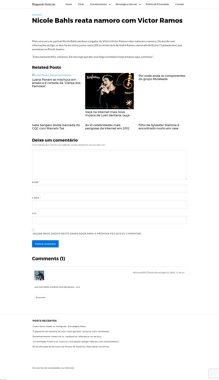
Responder (41, 297)
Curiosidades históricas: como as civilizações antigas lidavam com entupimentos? (76, 341)
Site (34, 213)
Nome (36, 182)
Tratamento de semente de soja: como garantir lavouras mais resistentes (71, 331)
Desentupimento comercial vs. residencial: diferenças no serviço (67, 336)
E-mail (36, 198)
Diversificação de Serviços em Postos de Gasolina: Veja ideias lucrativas (71, 346)
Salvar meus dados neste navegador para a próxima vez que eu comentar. (87, 233)
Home (69, 4)
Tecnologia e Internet (126, 4)
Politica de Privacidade (157, 4)
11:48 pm (180, 272)
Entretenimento (98, 4)
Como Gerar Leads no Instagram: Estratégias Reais (59, 326)
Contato (179, 4)
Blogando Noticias (43, 4)
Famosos (37, 15)
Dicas (81, 4)
